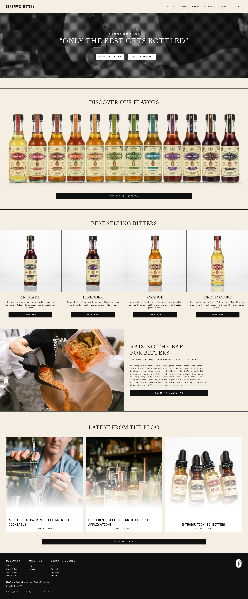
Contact (223, 6)
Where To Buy (11, 569)
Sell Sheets (11, 575)
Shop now (30, 315)
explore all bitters (124, 196)
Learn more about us (169, 393)
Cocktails (183, 6)
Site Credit (49, 592)
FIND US (195, 6)
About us (36, 560)
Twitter (54, 566)
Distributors (210, 6)
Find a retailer (110, 57)
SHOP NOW (93, 315)
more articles (124, 542)
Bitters (171, 6)
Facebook (54, 569)
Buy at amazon (142, 57)
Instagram (55, 572)
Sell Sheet (236, 6)
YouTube (54, 575)
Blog (30, 566)
